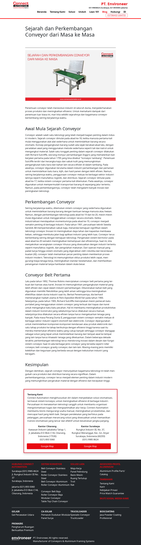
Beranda (42, 11)
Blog (104, 11)
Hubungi (115, 11)
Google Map (47, 446)
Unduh (82, 11)
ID (125, 11)
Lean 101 (94, 11)
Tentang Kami (57, 11)
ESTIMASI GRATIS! (117, 15)
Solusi (72, 11)
